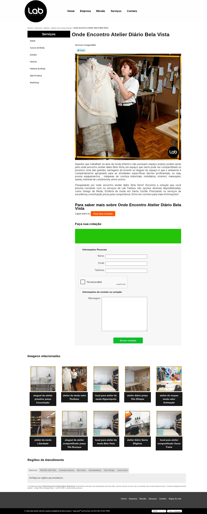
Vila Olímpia (109, 470)
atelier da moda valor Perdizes (74, 397)
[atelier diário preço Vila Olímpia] (137, 379)
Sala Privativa (36, 76)
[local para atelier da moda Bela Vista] (106, 423)
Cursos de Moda (37, 48)
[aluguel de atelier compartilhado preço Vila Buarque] (74, 423)
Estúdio (33, 55)
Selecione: (33, 470)
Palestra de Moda (37, 69)
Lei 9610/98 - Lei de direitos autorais (68, 488)
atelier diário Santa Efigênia (137, 442)
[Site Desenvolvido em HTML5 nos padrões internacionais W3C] (159, 511)
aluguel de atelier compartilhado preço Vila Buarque (74, 443)
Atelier (32, 41)
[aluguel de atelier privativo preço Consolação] (43, 379)
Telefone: (100, 270)
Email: (101, 263)
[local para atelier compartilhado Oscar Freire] (169, 423)
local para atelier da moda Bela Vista (106, 442)
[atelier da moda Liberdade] (43, 423)
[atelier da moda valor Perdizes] (74, 379)
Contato (132, 11)
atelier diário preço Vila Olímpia (137, 397)
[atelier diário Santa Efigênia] (137, 423)
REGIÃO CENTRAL (48, 470)
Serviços (116, 11)
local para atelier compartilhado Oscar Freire (169, 443)
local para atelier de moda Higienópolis (106, 397)
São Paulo (81, 470)
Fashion (33, 62)
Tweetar (81, 50)
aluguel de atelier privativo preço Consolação (42, 399)
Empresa (85, 11)
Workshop (34, 83)
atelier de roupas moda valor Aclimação (169, 399)
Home (71, 11)
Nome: (101, 256)
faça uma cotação (103, 213)
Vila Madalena (94, 470)
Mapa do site (175, 499)
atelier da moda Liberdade (42, 442)
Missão (100, 11)
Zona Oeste (122, 470)
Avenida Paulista (66, 470)
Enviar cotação (128, 340)
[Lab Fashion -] (42, 6)
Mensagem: (95, 298)
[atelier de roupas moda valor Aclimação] (169, 379)
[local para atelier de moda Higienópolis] (106, 379)
